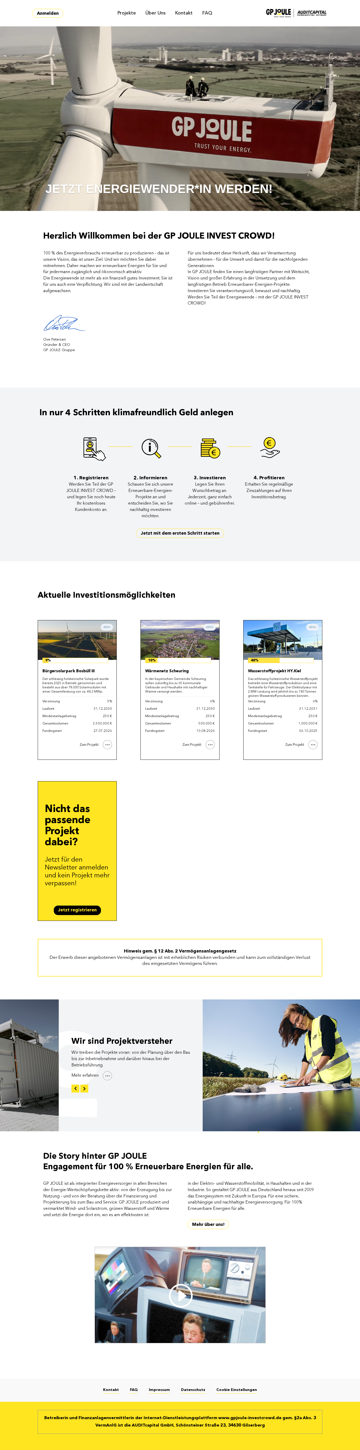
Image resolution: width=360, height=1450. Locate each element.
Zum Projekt (89, 745)
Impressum (159, 1390)
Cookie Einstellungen (236, 1390)
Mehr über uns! (208, 1224)
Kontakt (184, 13)
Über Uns (155, 13)
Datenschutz (193, 1390)
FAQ (207, 13)
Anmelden (48, 13)
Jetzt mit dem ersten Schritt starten (180, 533)
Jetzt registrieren (77, 910)
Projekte (126, 13)
